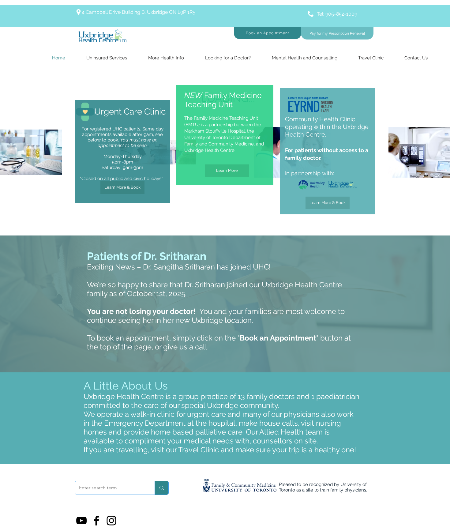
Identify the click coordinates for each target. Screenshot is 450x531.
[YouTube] (81, 520)
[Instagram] (111, 520)
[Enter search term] (161, 488)
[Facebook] (96, 520)
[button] (267, 33)
